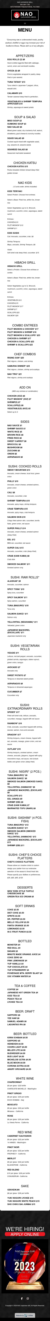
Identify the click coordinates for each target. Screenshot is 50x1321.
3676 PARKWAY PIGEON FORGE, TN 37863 (25, 7)
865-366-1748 (25, 4)
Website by (24, 1315)
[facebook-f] (22, 1298)
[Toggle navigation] (25, 23)
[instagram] (28, 1298)
